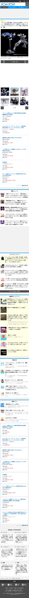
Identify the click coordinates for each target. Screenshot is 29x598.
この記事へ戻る (14, 61)
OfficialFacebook (11, 584)
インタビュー (21, 7)
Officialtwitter (18, 584)
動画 (4, 562)
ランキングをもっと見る (14, 291)
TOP (14, 581)
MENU (27, 4)
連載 (18, 562)
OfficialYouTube (25, 584)
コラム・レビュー (21, 546)
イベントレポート (12, 7)
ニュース (4, 7)
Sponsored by (19, 185)
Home (5, 584)
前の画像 (2, 61)
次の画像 (26, 61)
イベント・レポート (21, 532)
